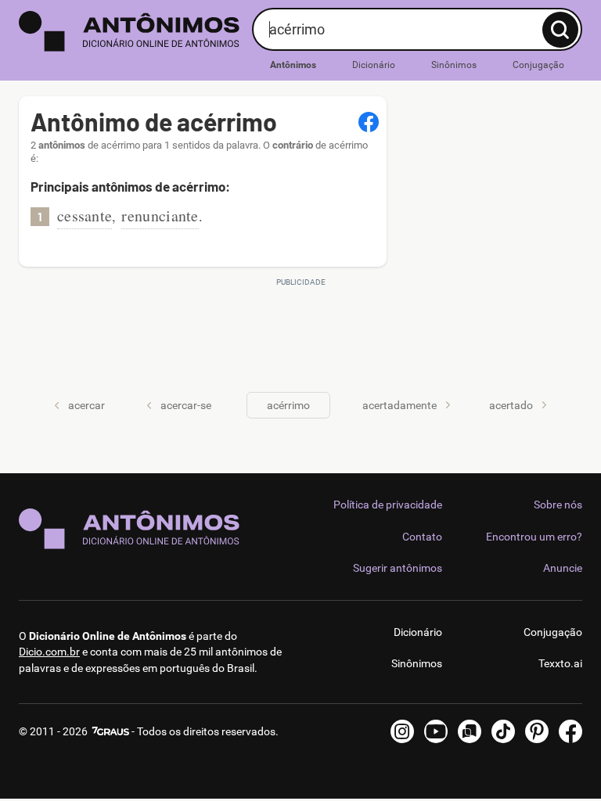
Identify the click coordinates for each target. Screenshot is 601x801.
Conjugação (538, 64)
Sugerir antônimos (397, 568)
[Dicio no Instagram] (402, 731)
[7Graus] (109, 731)
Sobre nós (558, 504)
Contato (422, 536)
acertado (511, 405)
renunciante (159, 215)
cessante (84, 215)
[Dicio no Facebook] (570, 731)
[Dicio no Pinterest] (537, 731)
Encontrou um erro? (534, 536)
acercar (86, 405)
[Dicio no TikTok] (503, 731)
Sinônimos (454, 64)
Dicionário (373, 64)
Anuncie (562, 568)
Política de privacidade (387, 504)
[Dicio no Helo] (469, 731)
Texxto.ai (560, 663)
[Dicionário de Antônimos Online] (129, 31)
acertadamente (399, 405)
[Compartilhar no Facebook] (368, 122)
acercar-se (185, 405)
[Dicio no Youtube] (436, 731)
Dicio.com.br (49, 651)
